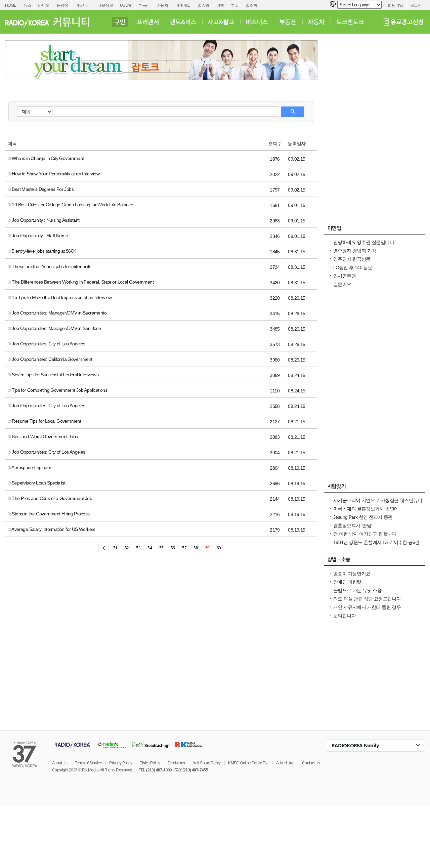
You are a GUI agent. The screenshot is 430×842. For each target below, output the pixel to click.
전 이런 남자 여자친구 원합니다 (364, 534)
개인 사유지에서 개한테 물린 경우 (367, 607)
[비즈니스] (256, 22)
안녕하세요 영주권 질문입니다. (364, 242)
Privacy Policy (120, 763)
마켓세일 (183, 5)
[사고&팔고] (221, 22)
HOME (10, 5)
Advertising (285, 763)
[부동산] (288, 22)
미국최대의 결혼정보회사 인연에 (365, 508)
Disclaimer (176, 763)
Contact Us (311, 763)
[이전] (103, 548)
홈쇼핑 (203, 5)
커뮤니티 (83, 5)
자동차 (162, 5)
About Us (59, 763)
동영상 (62, 5)
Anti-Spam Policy (206, 763)
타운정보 (105, 5)
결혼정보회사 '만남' (352, 525)
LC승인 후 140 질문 (352, 267)
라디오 (43, 5)
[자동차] (316, 22)
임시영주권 (344, 276)
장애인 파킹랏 (347, 582)
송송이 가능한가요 (352, 573)
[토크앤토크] (350, 22)
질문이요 (342, 284)
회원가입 (395, 5)
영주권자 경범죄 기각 (354, 250)
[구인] (120, 22)
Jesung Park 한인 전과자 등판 (362, 517)
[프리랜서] (147, 22)
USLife (125, 5)
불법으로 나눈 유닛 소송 (357, 590)
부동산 (143, 5)
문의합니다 (344, 615)
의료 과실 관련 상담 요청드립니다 (367, 598)
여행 (220, 5)
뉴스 (27, 5)
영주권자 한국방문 (352, 259)
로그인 (416, 5)
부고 (235, 5)
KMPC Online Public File (248, 763)
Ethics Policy (149, 763)
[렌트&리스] (183, 22)
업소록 (251, 5)
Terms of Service (88, 763)
